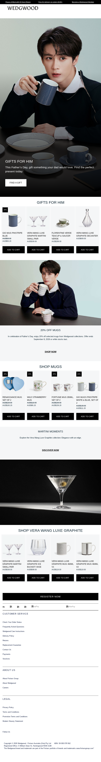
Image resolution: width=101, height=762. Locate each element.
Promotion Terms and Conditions (15, 717)
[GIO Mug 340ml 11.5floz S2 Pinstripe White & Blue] (87, 383)
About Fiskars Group (10, 678)
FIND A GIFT (16, 183)
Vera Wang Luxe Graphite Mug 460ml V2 (87, 564)
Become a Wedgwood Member (83, 2)
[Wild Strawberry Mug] (38, 383)
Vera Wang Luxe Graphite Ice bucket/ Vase (36, 564)
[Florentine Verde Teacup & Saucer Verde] (63, 218)
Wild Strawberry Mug (36, 398)
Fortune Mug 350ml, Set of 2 (63, 398)
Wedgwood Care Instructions (13, 631)
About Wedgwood (9, 683)
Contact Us (7, 650)
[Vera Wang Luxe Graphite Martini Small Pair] (38, 218)
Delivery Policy (8, 636)
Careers (6, 688)
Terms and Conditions (11, 712)
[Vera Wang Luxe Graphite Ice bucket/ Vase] (38, 547)
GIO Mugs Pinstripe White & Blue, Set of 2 (87, 400)
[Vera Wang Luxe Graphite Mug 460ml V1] (63, 547)
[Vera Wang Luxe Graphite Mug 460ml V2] (87, 547)
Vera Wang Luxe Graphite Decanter (87, 234)
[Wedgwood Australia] (5, 735)
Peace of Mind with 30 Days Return (18, 2)
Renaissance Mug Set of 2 (12, 398)
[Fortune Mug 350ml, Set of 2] (63, 383)
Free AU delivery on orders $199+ (50, 2)
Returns (6, 640)
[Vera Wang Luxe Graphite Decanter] (87, 218)
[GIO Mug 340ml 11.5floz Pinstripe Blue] (13, 218)
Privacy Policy (8, 707)
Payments (6, 654)
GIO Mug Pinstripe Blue (12, 234)
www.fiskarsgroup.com (84, 748)
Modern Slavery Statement (13, 721)
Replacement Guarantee (12, 645)
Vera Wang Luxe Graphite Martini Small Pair (36, 236)
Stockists (6, 659)
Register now (50, 596)
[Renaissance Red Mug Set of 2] (13, 383)
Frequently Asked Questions (13, 627)
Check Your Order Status (12, 622)
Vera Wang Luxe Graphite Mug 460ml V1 (62, 564)
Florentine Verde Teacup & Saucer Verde (62, 236)
